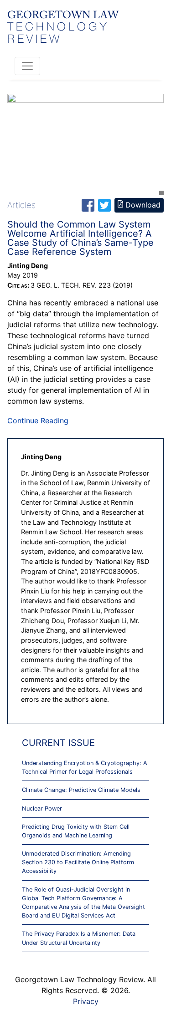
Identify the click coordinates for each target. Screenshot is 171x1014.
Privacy (85, 1001)
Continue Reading (37, 420)
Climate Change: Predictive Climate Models (81, 789)
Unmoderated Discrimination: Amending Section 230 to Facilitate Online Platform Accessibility (78, 862)
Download (142, 204)
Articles (21, 205)
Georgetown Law (63, 27)
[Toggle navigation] (27, 66)
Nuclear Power (42, 808)
